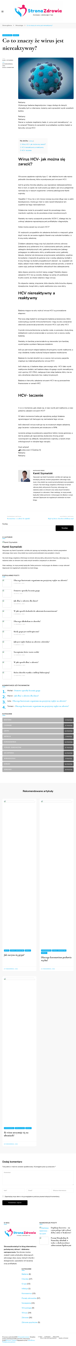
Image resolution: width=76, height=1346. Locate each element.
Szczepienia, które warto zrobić (26, 652)
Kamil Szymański (7, 60)
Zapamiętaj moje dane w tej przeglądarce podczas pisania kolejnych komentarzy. (32, 1196)
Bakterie (25, 1274)
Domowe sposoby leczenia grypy (27, 590)
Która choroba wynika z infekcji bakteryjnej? (32, 672)
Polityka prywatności (8, 1342)
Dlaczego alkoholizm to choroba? (27, 621)
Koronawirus (46, 950)
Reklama (56, 1337)
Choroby (25, 1279)
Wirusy (16, 35)
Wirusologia (7, 35)
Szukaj (5, 524)
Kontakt (48, 1337)
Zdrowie (25, 1317)
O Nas (40, 1337)
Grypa (7, 950)
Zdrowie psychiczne (29, 1322)
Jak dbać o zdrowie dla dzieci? (26, 601)
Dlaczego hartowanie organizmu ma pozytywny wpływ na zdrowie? (40, 580)
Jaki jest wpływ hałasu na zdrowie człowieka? (31, 642)
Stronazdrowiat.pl (23, 1337)
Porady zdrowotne (17, 950)
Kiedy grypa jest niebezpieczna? (26, 631)
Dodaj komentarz (8, 67)
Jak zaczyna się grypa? (14, 955)
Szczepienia (26, 1303)
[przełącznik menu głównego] (2, 11)
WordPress (31, 1340)
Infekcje (25, 1288)
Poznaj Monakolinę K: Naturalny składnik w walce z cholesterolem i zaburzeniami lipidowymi (61, 1242)
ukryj (31, 141)
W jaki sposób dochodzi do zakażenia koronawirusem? (35, 611)
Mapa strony (63, 1338)
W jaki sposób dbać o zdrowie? (26, 662)
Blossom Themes (11, 1340)
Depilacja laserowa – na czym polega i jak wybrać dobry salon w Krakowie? (61, 1230)
